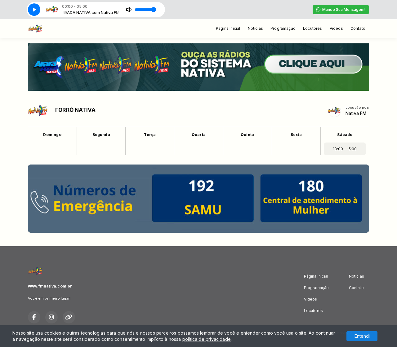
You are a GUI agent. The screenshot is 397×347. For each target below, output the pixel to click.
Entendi (362, 336)
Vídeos (336, 28)
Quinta (247, 134)
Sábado (344, 134)
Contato (357, 28)
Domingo (52, 134)
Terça (150, 134)
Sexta (296, 134)
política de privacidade (206, 339)
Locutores (312, 28)
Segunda (101, 134)
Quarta (199, 134)
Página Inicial (228, 28)
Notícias (255, 28)
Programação (283, 28)
